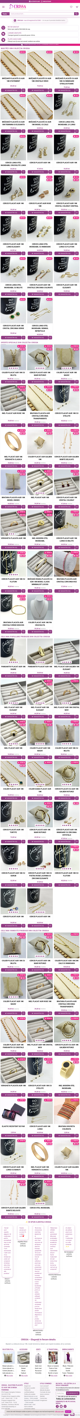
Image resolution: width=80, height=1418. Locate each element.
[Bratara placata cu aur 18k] (13, 63)
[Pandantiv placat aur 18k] (40, 651)
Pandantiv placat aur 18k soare (13, 668)
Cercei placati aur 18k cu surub (13, 874)
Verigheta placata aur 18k (13, 538)
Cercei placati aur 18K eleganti (66, 286)
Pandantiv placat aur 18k (40, 667)
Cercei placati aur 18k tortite (13, 831)
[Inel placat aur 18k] (40, 482)
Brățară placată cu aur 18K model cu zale (40, 123)
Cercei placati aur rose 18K (40, 204)
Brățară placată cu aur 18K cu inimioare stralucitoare (66, 81)
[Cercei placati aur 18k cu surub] (13, 858)
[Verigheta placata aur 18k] (13, 523)
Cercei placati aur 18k (13, 916)
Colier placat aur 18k (13, 789)
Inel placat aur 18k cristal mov (66, 708)
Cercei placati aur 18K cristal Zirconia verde (13, 327)
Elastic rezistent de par (13, 1126)
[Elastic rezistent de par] (13, 1111)
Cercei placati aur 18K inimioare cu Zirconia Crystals (66, 832)
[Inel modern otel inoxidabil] (40, 523)
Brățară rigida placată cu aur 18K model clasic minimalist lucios (40, 581)
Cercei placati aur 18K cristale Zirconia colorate (40, 286)
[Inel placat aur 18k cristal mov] (66, 692)
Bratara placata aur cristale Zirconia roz (67, 580)
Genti (38, 1349)
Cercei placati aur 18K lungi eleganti (13, 245)
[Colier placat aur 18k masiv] (66, 357)
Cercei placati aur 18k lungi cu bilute (66, 539)
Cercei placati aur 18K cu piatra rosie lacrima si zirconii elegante (40, 875)
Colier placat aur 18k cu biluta (13, 373)
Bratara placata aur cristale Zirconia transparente (40, 416)
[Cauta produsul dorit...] (76, 13)
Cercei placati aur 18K (40, 163)
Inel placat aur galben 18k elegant (66, 668)
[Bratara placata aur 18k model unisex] (13, 482)
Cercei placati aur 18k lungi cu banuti (13, 1168)
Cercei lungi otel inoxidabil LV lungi (66, 123)
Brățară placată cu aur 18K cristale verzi (40, 79)
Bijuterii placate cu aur (9, 1349)
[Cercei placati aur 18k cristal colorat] (66, 482)
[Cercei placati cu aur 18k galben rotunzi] (66, 773)
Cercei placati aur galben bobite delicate (66, 458)
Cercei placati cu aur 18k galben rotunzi (66, 790)
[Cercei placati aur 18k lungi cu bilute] (66, 523)
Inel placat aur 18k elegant (13, 708)
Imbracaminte (68, 1349)
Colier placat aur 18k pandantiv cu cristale (13, 1046)
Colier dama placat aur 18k (40, 790)
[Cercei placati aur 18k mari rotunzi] (40, 357)
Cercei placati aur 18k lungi (40, 1127)
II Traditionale (53, 1349)
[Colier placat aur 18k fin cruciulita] (40, 607)
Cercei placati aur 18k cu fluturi (13, 580)
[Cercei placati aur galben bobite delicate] (66, 441)
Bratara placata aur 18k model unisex (13, 498)
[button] (11, 90)
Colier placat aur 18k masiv (66, 373)
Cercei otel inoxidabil (40, 1208)
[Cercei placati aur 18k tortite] (13, 814)
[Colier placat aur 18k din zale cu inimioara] (66, 945)
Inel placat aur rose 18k (13, 413)
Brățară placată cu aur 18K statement (13, 79)
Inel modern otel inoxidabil (40, 539)
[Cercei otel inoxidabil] (40, 1192)
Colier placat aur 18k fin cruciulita (40, 623)
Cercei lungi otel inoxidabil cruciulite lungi (13, 164)
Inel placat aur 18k (40, 497)
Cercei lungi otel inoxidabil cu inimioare (40, 245)
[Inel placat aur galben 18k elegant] (66, 651)
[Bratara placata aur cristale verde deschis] (13, 607)
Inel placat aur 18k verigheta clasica (13, 458)
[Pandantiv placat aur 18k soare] (13, 651)
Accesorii (23, 1349)
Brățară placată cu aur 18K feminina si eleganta (13, 123)
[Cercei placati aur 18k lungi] (40, 1111)
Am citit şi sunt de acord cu (66, 1398)
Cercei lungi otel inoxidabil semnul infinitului (40, 328)
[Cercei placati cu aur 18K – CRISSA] (66, 106)
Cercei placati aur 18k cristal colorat (66, 498)
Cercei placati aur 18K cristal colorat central (66, 204)
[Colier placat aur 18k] (13, 773)
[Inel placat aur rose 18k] (13, 398)
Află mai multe (59, 1411)
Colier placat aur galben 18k (40, 458)
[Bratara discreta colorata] (66, 1111)
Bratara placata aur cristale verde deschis (13, 623)
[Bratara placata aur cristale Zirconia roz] (66, 564)
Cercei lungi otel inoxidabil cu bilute (13, 286)
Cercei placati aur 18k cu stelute (66, 414)
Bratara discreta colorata (66, 1127)
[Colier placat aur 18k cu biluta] (13, 357)
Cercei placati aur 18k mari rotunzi (40, 373)
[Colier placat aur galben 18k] (40, 441)
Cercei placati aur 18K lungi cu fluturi (66, 245)
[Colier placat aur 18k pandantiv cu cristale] (13, 1029)
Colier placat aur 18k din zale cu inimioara (66, 962)
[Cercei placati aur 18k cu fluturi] (13, 564)
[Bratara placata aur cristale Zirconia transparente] (40, 398)
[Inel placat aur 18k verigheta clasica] (13, 441)
